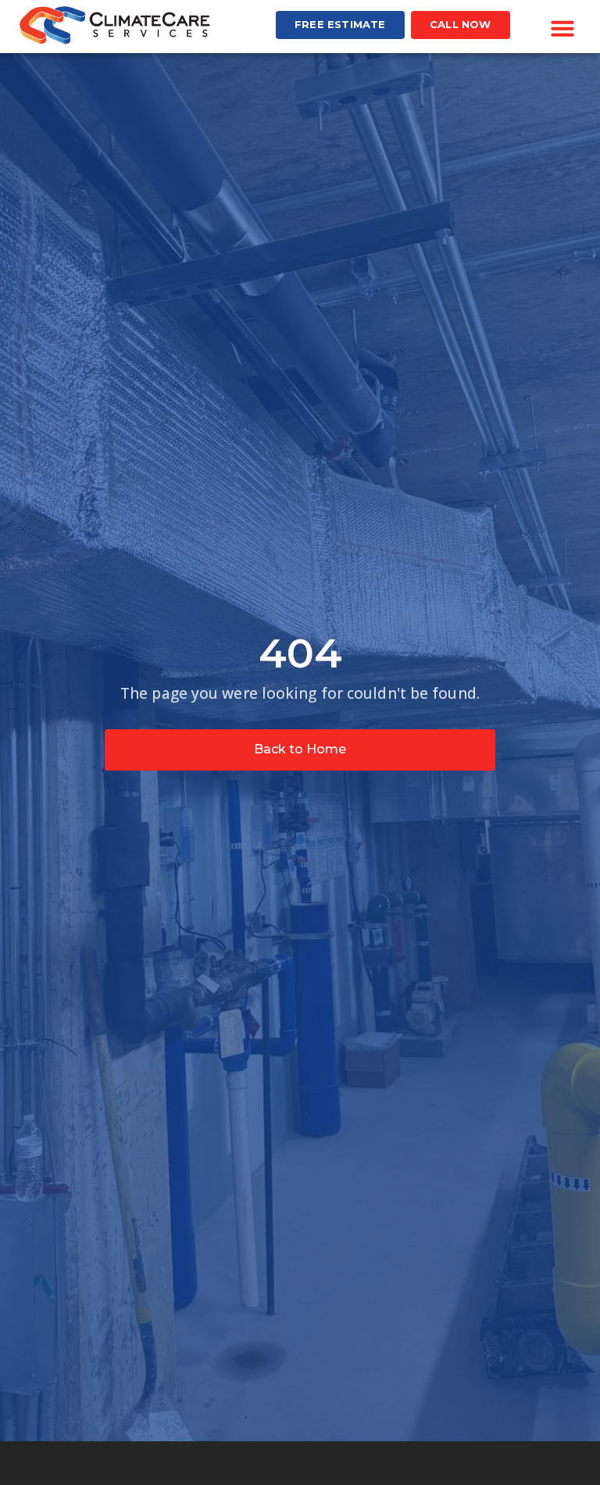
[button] (562, 28)
